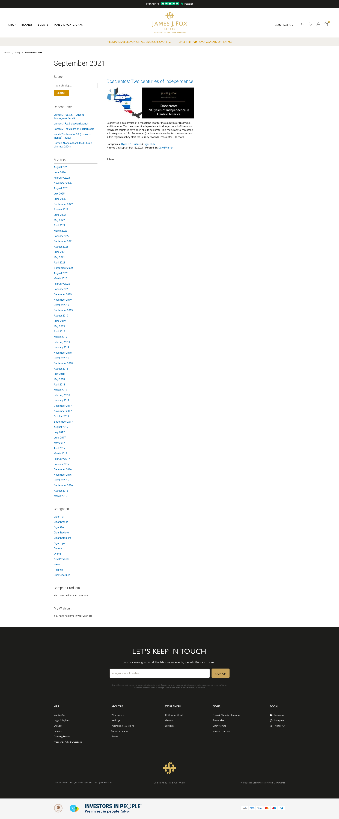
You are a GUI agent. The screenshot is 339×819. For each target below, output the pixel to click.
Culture (137, 144)
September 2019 (63, 310)
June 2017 (60, 437)
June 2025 (60, 199)
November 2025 (63, 183)
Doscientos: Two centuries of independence (150, 81)
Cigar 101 (126, 144)
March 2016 (60, 496)
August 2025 (61, 188)
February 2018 (62, 395)
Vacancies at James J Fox (123, 725)
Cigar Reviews (62, 532)
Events (57, 553)
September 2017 (63, 421)
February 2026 (62, 177)
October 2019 (61, 305)
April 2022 (59, 225)
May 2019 (59, 326)
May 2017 (59, 443)
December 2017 (63, 405)
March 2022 (60, 230)
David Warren (166, 147)
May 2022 (59, 220)
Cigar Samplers (62, 537)
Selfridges (169, 725)
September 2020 (63, 267)
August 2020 (61, 273)
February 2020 (62, 283)
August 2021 (61, 246)
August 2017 (61, 427)
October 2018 (61, 358)
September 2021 (63, 241)
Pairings (58, 569)
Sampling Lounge (119, 730)
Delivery (58, 725)
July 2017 (59, 432)
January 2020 (61, 289)
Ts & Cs (173, 782)
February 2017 (62, 458)
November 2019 (63, 299)
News (57, 564)
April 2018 (59, 384)
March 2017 (60, 453)
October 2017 (61, 416)
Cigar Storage (219, 725)
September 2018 (63, 363)
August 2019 (61, 315)
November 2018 (63, 352)
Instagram (279, 720)
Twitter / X (279, 725)
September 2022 (63, 204)
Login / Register (61, 720)
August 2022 (61, 209)
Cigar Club (149, 144)
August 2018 (61, 368)
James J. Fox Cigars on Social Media (74, 128)
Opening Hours (62, 736)
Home (7, 52)
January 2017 (61, 464)
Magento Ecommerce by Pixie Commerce (264, 782)
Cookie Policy (160, 782)
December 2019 (63, 294)
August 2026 (61, 167)
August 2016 (61, 490)
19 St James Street (174, 714)
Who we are (117, 714)
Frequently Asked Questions (68, 741)
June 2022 (60, 214)
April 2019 (59, 331)
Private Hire (218, 720)
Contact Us (284, 24)
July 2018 (59, 374)
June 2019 (60, 321)
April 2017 (59, 448)
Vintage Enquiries (221, 730)
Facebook (279, 714)
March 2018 (60, 389)
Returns (57, 730)
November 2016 (63, 474)
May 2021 (59, 257)
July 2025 (59, 193)
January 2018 (61, 400)
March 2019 (60, 336)
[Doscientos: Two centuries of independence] (150, 103)
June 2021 (60, 252)
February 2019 (62, 342)
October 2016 (61, 480)
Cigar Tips (59, 543)
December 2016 (63, 469)
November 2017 (63, 411)
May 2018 (59, 379)
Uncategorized (62, 575)
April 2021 (59, 262)
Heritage (115, 720)
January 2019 (61, 347)
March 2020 (60, 278)
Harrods (169, 720)
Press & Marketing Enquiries (226, 714)
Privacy (182, 782)
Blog (17, 52)
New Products (61, 559)
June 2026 (60, 172)
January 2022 (61, 236)
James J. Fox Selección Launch (71, 123)
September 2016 (63, 485)
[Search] (303, 24)
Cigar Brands (61, 522)
